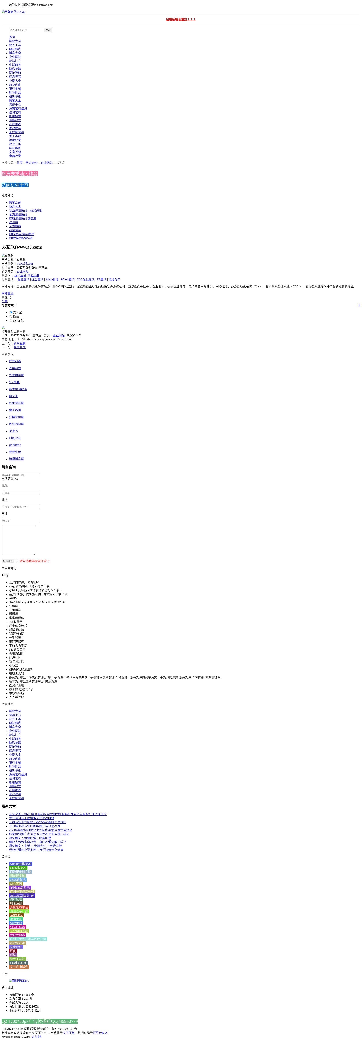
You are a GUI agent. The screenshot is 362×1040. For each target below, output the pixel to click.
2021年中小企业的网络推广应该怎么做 (34, 826)
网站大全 (15, 41)
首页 (12, 37)
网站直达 (8, 293)
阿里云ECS (100, 1032)
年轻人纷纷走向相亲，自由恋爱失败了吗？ (37, 842)
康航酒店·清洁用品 (21, 234)
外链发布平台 (19, 907)
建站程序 (15, 49)
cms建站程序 (18, 962)
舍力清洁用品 (18, 214)
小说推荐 (15, 124)
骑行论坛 (16, 899)
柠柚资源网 (16, 403)
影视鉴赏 (15, 116)
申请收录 (15, 155)
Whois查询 (68, 279)
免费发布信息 (18, 108)
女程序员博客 (19, 966)
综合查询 (37, 279)
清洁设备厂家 (19, 911)
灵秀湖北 (15, 445)
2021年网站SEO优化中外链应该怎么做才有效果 (40, 830)
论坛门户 (15, 60)
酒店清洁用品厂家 (22, 895)
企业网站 (15, 56)
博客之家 (15, 202)
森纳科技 (15, 368)
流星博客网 (16, 459)
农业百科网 (16, 424)
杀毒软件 (16, 947)
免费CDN (16, 915)
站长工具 (15, 45)
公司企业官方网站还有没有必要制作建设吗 (37, 822)
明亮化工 (15, 206)
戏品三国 (15, 144)
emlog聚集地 (18, 867)
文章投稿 (15, 152)
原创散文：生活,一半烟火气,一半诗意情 (35, 845)
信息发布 (15, 112)
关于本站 (15, 136)
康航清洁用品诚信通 (22, 218)
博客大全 (15, 52)
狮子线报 (15, 410)
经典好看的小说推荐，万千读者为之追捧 (36, 849)
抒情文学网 (16, 417)
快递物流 (15, 68)
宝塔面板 (69, 1032)
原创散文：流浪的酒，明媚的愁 (30, 838)
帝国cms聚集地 (20, 887)
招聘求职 (16, 923)
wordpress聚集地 (20, 863)
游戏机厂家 (17, 943)
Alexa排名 (52, 279)
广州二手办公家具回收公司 (28, 939)
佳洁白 (13, 222)
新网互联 (20, 343)
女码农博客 (17, 935)
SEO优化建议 (86, 279)
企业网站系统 (19, 931)
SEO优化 (15, 84)
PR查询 (102, 279)
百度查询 (23, 279)
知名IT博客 (17, 927)
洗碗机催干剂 (15, 185)
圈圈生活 (15, 452)
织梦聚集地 (17, 875)
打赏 (5, 301)
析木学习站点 (18, 389)
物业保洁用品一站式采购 (25, 210)
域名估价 (115, 279)
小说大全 (15, 80)
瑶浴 (13, 954)
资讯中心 (15, 104)
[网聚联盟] (13, 11)
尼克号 (13, 431)
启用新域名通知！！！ (181, 19)
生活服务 (15, 64)
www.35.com (25, 263)
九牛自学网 (16, 375)
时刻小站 (15, 438)
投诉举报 (15, 96)
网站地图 (15, 148)
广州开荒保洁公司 (22, 891)
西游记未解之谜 (20, 871)
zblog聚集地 (18, 879)
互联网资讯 (16, 132)
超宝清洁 (15, 230)
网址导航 (15, 72)
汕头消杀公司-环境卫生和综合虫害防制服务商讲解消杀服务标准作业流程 (58, 814)
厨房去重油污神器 (20, 173)
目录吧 (13, 396)
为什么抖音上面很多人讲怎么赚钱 (31, 818)
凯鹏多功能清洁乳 (21, 238)
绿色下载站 (17, 958)
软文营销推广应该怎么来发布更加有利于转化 (39, 834)
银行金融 (15, 88)
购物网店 (15, 92)
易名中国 (20, 347)
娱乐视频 (15, 76)
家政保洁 (15, 128)
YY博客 (14, 382)
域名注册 (33, 275)
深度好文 (15, 120)
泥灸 (13, 951)
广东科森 (15, 361)
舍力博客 (15, 226)
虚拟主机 (20, 275)
